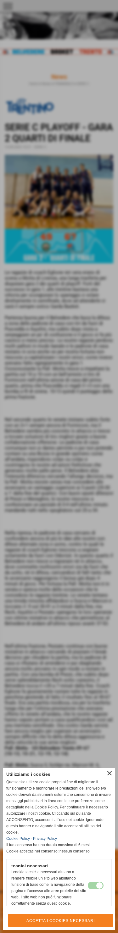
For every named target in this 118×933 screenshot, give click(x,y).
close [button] (109, 773)
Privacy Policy (45, 838)
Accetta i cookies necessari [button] (60, 921)
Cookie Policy (18, 838)
